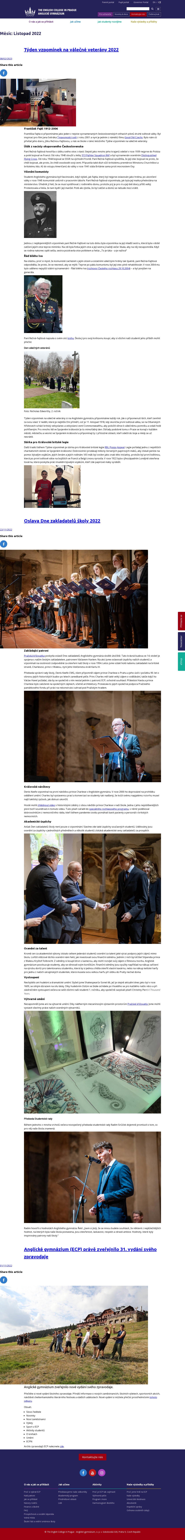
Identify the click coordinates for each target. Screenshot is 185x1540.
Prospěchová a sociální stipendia (39, 1514)
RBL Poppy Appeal (115, 447)
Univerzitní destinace (136, 1499)
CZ (159, 2)
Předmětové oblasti (67, 1499)
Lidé (60, 1503)
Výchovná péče (99, 1495)
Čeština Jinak (154, 14)
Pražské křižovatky (137, 1004)
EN (154, 2)
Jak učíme (75, 21)
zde (62, 1446)
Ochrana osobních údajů (138, 1510)
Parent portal (108, 2)
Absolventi (131, 1503)
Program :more (99, 1499)
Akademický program (68, 1495)
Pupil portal (124, 2)
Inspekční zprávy (134, 1506)
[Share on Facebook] (3, 73)
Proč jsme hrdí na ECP (137, 1491)
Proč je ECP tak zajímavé (103, 1491)
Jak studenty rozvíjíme (110, 21)
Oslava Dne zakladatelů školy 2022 (62, 520)
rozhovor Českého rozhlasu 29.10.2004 (109, 268)
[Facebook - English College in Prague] (83, 1472)
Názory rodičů (30, 1503)
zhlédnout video (46, 805)
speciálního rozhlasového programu (109, 809)
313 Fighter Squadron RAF (96, 155)
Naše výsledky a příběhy (144, 21)
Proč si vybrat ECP (32, 1491)
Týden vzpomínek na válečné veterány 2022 (71, 49)
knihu (71, 338)
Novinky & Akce (121, 14)
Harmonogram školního (103, 1503)
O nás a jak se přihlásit (41, 21)
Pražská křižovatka (34, 655)
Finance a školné (31, 1506)
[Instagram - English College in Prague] (101, 1472)
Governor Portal (141, 2)
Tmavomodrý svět (67, 137)
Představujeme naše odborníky (72, 1491)
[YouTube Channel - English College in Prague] (92, 1472)
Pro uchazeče (105, 14)
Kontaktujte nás (138, 14)
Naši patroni (29, 1495)
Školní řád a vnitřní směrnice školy (39, 1521)
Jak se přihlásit (30, 1499)
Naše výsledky (133, 1495)
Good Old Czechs (134, 137)
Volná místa (29, 1517)
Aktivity (97, 1484)
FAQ (26, 1510)
